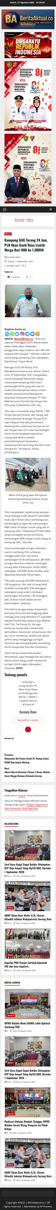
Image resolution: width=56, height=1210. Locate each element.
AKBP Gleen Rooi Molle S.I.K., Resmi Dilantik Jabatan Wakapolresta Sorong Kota (28, 917)
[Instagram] (22, 334)
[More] (37, 334)
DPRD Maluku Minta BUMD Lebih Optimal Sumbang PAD (27, 1025)
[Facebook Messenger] (32, 334)
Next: (27, 772)
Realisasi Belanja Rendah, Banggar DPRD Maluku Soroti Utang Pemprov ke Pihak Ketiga (27, 1125)
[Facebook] (7, 334)
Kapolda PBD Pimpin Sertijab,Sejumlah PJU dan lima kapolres (25, 964)
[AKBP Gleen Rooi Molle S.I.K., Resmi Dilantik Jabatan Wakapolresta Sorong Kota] (28, 895)
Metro (30, 219)
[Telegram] (27, 334)
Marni (9, 876)
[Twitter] (17, 334)
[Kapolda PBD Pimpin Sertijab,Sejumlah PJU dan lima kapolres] (28, 943)
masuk (22, 795)
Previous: (26, 758)
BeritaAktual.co (23, 338)
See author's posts (28, 720)
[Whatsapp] (12, 334)
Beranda (19, 219)
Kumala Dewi (13, 257)
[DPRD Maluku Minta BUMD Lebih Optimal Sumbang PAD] (28, 1003)
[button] (4, 209)
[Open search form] (51, 209)
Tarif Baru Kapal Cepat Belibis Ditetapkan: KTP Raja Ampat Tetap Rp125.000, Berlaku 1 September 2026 (27, 868)
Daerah (11, 1015)
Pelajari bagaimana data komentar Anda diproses (26, 806)
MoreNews (30, 1206)
